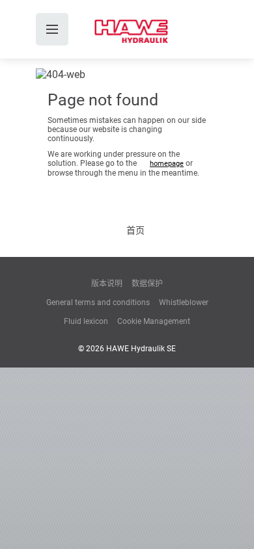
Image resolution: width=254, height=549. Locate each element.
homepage (167, 163)
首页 (135, 230)
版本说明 (106, 283)
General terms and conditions (98, 302)
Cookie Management (153, 321)
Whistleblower (183, 302)
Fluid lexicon (86, 321)
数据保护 (147, 283)
